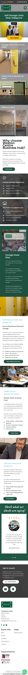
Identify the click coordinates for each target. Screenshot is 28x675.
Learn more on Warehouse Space (12, 92)
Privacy (18, 674)
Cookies (23, 674)
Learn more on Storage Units (10, 57)
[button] (24, 671)
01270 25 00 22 (7, 573)
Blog (2, 632)
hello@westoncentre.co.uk (10, 575)
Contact (3, 644)
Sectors (3, 635)
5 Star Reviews (5, 641)
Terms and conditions (9, 674)
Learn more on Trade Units (9, 90)
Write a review (18, 632)
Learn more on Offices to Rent (11, 117)
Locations (4, 638)
